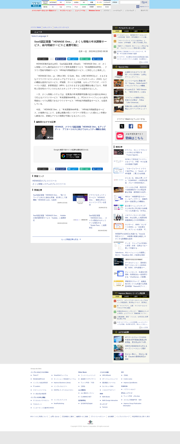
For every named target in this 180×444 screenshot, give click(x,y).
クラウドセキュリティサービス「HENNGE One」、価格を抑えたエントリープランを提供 (97, 200)
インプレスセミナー (60, 386)
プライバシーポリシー (98, 416)
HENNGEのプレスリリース (44, 181)
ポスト (44, 59)
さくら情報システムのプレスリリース (49, 184)
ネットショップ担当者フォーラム (65, 379)
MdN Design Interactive (110, 400)
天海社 (126, 375)
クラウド (106, 10)
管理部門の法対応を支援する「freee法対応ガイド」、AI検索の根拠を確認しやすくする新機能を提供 (130, 236)
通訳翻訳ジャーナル (108, 383)
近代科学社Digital (86, 403)
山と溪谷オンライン (87, 393)
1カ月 (145, 31)
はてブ (74, 59)
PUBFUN (124, 386)
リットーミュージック (88, 375)
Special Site (123, 67)
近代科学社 (82, 400)
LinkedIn (99, 59)
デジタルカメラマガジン (41, 400)
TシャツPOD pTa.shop (132, 396)
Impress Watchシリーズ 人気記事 (132, 293)
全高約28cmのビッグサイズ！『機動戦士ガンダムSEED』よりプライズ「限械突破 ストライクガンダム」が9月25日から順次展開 (133, 313)
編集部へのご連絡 (82, 416)
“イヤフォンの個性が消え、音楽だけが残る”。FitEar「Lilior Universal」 (135, 100)
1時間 (117, 31)
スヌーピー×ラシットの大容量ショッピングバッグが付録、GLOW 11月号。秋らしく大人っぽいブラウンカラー (132, 324)
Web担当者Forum (39, 379)
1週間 (136, 31)
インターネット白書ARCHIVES (43, 408)
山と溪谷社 (82, 390)
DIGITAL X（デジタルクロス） (64, 390)
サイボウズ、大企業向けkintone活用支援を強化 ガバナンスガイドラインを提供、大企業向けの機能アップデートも (133, 59)
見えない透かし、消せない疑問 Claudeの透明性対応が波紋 (136, 356)
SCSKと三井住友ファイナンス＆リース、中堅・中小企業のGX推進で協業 (136, 161)
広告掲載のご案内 (68, 416)
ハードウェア (117, 10)
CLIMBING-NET (86, 397)
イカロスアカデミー (108, 390)
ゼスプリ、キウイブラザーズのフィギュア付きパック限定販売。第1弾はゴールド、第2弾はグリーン (132, 302)
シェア (62, 59)
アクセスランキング (126, 28)
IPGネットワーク (126, 393)
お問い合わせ (55, 416)
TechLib (105, 407)
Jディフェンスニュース (110, 379)
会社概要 (111, 416)
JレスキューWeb (107, 386)
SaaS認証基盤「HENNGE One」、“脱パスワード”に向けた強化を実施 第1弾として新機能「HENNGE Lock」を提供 (50, 197)
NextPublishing (59, 403)
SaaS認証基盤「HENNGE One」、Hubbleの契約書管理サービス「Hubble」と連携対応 (49, 217)
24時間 (126, 31)
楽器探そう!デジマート (88, 379)
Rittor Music (82, 372)
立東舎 (83, 386)
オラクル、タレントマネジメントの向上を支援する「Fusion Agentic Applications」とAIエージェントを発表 (136, 155)
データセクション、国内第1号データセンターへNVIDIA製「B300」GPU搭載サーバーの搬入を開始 (132, 37)
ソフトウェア (129, 10)
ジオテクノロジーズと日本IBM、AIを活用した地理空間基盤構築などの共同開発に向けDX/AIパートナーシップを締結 (136, 220)
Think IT (35, 375)
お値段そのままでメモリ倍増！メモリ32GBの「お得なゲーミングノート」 (136, 74)
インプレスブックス (60, 400)
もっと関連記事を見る (69, 239)
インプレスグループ (123, 416)
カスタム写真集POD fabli (132, 400)
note (86, 59)
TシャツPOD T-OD (87, 383)
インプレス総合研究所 (40, 383)
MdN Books (106, 397)
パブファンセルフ (129, 389)
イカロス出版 (104, 372)
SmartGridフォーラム (61, 375)
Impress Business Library (62, 383)
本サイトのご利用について (39, 416)
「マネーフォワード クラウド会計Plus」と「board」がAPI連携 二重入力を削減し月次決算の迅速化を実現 (132, 43)
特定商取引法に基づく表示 (141, 416)
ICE (122, 372)
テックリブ (103, 404)
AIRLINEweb (106, 375)
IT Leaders (36, 386)
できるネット (37, 404)
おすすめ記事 (124, 332)
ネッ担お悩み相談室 (39, 394)
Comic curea (128, 379)
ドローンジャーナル (39, 390)
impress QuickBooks (130, 383)
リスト (52, 59)
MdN (101, 394)
